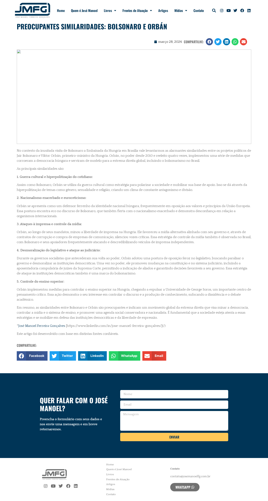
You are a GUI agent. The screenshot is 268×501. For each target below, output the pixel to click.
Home (61, 10)
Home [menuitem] (110, 464)
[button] (214, 10)
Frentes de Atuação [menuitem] (118, 479)
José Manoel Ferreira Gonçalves (41, 326)
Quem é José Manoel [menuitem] (119, 469)
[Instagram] (221, 10)
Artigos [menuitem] (110, 484)
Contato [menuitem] (111, 494)
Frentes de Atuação (135, 10)
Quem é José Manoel (84, 10)
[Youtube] (228, 10)
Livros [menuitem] (110, 474)
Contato (198, 10)
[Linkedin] (249, 10)
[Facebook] (242, 10)
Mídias (178, 10)
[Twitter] (235, 10)
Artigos (163, 10)
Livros (108, 10)
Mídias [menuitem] (110, 489)
